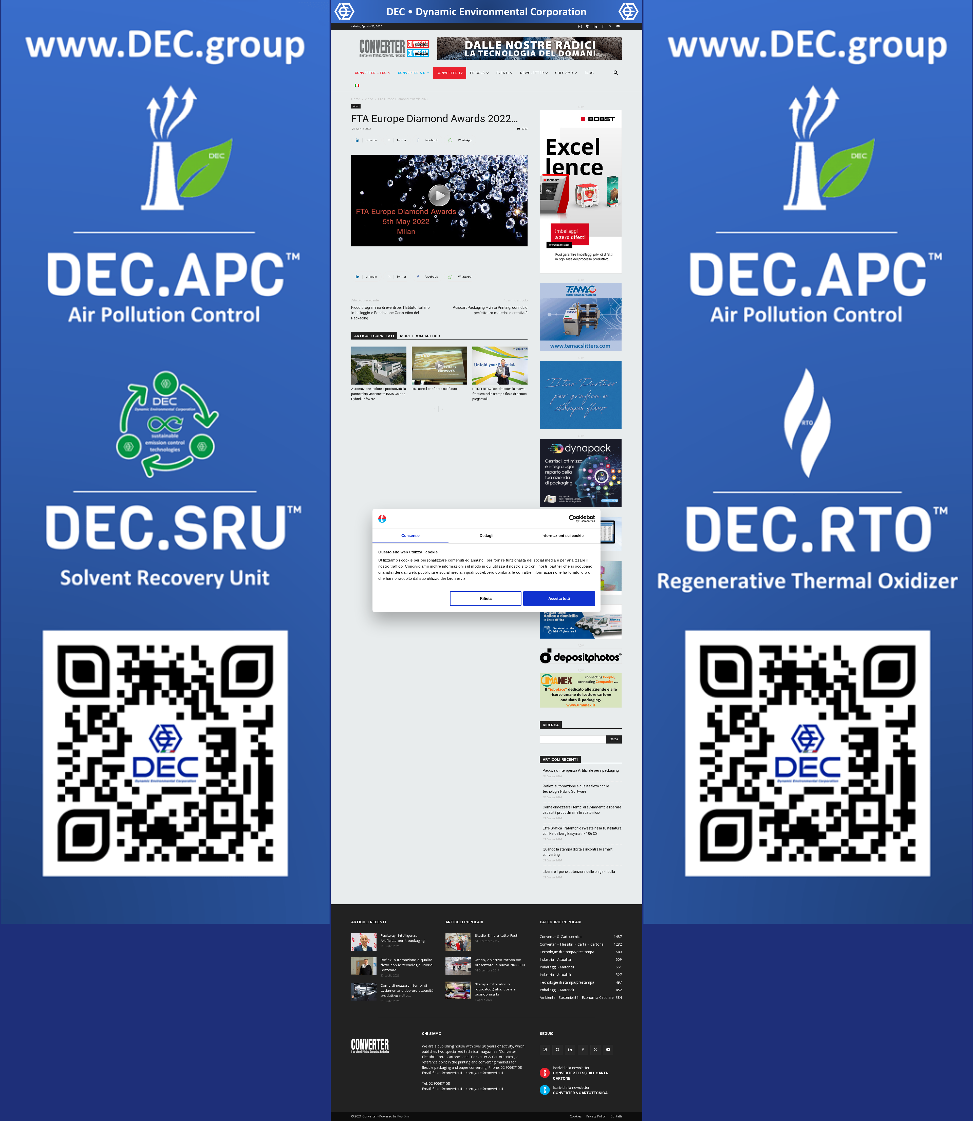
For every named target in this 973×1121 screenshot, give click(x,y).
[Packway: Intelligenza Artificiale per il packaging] (364, 942)
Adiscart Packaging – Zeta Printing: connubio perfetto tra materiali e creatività (490, 310)
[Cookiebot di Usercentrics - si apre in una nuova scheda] (573, 519)
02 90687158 (439, 1083)
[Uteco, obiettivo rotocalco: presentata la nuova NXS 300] (458, 966)
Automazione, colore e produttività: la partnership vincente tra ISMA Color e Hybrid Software (378, 394)
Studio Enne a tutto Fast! (496, 935)
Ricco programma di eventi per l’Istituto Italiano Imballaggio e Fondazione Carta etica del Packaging (390, 312)
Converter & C (411, 73)
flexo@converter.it (447, 1088)
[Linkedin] (595, 26)
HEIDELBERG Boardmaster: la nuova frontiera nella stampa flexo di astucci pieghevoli (499, 394)
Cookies (576, 1116)
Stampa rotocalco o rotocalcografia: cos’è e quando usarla (495, 989)
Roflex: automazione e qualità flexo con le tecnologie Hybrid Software (576, 788)
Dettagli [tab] (487, 535)
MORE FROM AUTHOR (420, 336)
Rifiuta (486, 598)
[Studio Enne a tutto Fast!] (458, 942)
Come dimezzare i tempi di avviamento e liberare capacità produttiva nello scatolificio (582, 810)
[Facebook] (603, 26)
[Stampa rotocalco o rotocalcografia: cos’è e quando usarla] (458, 990)
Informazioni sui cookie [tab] (562, 535)
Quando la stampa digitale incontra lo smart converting (577, 852)
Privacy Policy (596, 1116)
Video (369, 99)
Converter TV (450, 73)
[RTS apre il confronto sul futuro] (439, 366)
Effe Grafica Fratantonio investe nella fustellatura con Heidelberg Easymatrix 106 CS (582, 831)
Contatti (616, 1116)
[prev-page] (434, 409)
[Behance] (587, 26)
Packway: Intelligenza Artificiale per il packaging (581, 770)
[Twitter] (610, 26)
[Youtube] (618, 26)
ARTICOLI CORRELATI (374, 336)
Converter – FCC (370, 73)
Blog (589, 73)
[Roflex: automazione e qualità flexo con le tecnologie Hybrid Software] (364, 966)
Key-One (403, 1116)
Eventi (502, 73)
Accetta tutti (559, 598)
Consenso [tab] (410, 535)
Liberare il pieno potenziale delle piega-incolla (579, 872)
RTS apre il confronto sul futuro (434, 389)
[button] (616, 73)
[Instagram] (580, 26)
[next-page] (442, 409)
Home (355, 99)
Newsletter (532, 73)
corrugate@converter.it (484, 1088)
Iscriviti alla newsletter (581, 1072)
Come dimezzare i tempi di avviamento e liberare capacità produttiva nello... (407, 990)
